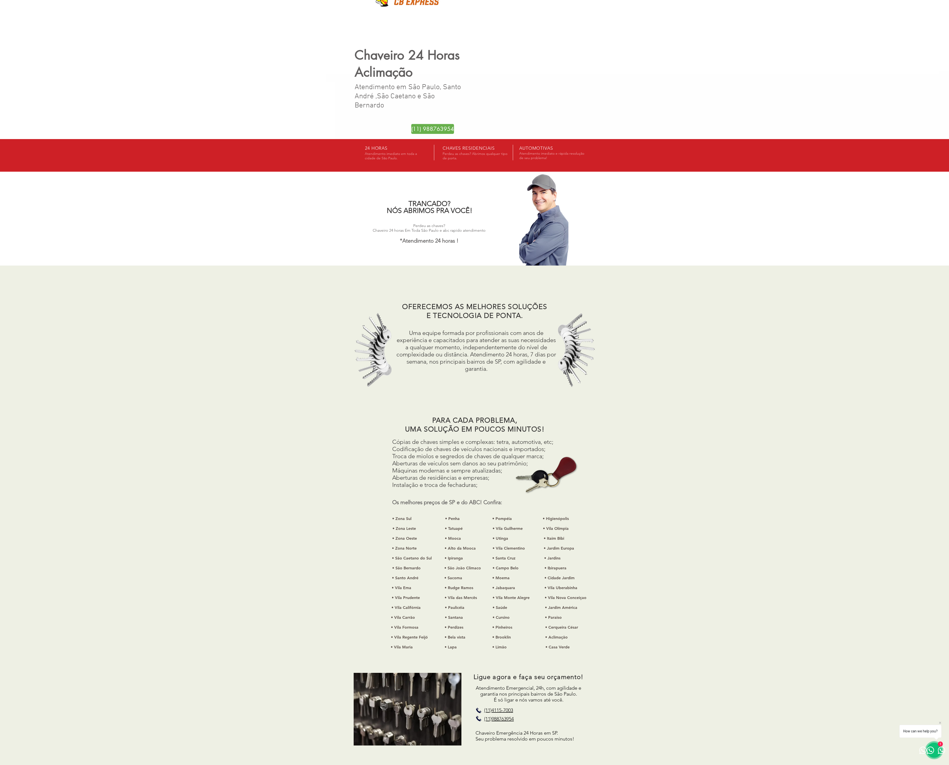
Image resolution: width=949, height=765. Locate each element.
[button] (404, 548)
